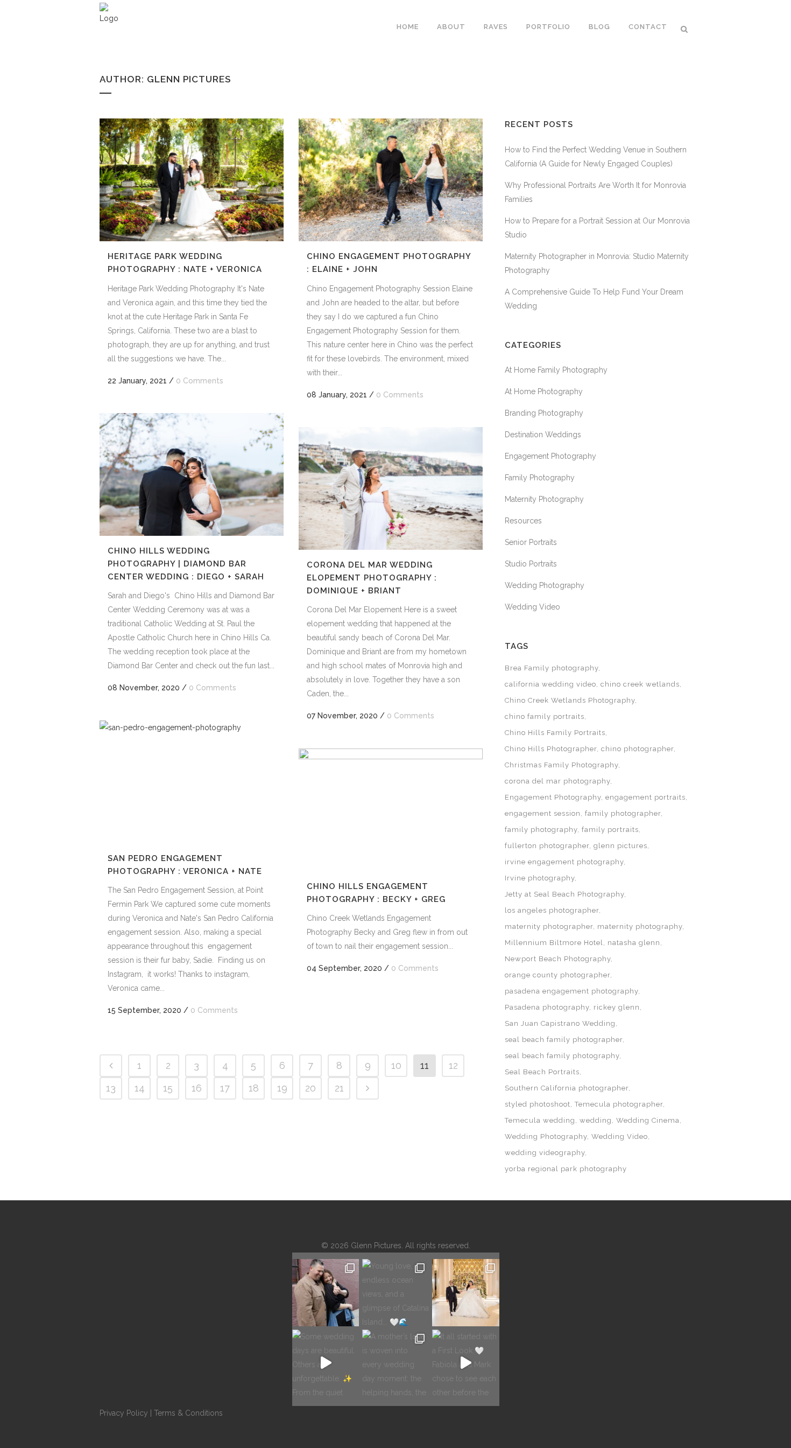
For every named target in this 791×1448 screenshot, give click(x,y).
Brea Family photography (551, 668)
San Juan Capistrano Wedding (560, 1023)
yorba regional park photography (566, 1169)
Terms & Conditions (188, 1413)
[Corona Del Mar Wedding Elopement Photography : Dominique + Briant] (391, 488)
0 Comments (199, 380)
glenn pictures (620, 846)
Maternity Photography (544, 499)
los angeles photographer (552, 910)
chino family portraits (544, 716)
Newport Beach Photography (558, 959)
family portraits (610, 830)
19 (282, 1088)
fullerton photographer (547, 846)
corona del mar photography (557, 781)
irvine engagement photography (564, 862)
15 (168, 1088)
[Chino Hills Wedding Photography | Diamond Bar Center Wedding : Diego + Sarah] (192, 474)
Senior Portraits (531, 542)
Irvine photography (540, 878)
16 (197, 1088)
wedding (596, 1120)
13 (111, 1088)
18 (254, 1088)
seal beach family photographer (564, 1040)
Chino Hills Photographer (551, 749)
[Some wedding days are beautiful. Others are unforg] (325, 1363)
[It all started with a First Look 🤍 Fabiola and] (465, 1363)
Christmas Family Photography (561, 765)
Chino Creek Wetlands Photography (570, 700)
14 (140, 1088)
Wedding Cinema (648, 1120)
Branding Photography (544, 413)
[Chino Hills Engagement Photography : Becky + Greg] (391, 810)
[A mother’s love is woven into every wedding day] (395, 1363)
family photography (541, 830)
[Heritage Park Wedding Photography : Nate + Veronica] (192, 179)
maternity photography (639, 926)
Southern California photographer (566, 1088)
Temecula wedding (540, 1120)
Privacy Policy (124, 1413)
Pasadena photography (547, 1007)
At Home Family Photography (556, 370)
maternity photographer (549, 926)
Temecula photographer (619, 1104)
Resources (523, 520)
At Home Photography (544, 391)
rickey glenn (617, 1007)
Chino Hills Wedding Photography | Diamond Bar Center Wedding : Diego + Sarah (186, 563)
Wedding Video (532, 607)
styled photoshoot (537, 1104)
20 (310, 1088)
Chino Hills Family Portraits (555, 733)
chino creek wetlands (640, 684)
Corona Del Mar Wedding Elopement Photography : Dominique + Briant (372, 577)
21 (339, 1088)
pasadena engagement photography (571, 991)
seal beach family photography (562, 1056)
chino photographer (637, 749)
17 (225, 1088)
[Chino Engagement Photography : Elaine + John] (391, 179)
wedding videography (545, 1153)
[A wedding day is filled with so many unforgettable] (465, 1292)
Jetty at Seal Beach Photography (564, 894)
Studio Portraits (531, 563)
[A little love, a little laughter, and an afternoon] (325, 1292)
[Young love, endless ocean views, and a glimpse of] (395, 1292)
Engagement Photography (550, 456)
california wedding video (550, 684)
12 (453, 1065)
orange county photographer (557, 975)
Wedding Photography (544, 585)
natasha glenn (634, 943)
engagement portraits (645, 797)
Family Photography (540, 477)
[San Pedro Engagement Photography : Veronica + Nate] (192, 781)
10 (396, 1065)
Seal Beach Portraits (542, 1072)
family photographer (623, 813)
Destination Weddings (543, 434)
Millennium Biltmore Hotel (554, 943)
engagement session (543, 813)
